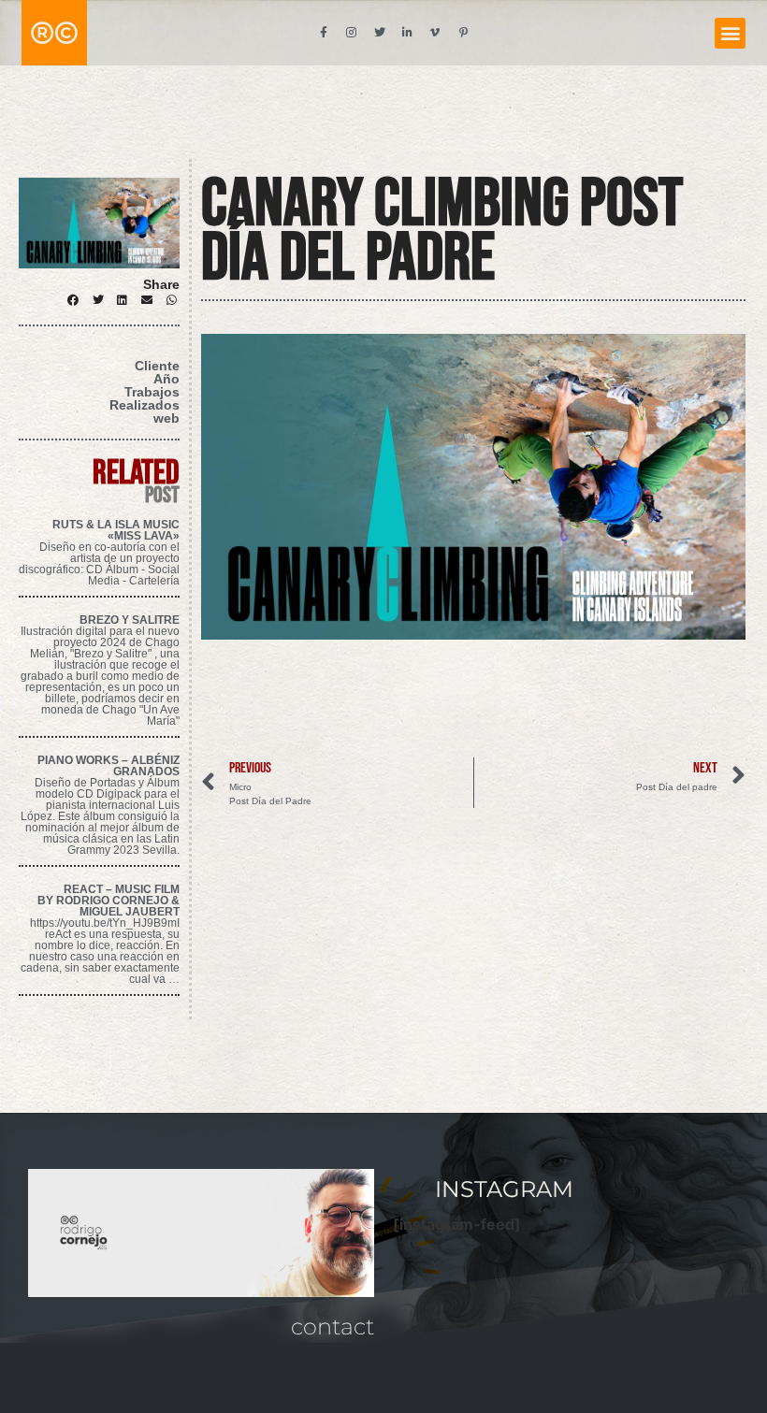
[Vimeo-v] (435, 32)
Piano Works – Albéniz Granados (108, 766)
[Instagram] (351, 32)
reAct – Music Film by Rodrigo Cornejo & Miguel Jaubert (108, 900)
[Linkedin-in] (407, 32)
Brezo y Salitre (130, 620)
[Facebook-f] (323, 32)
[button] (730, 33)
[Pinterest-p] (464, 32)
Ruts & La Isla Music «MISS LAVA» (116, 530)
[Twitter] (379, 32)
